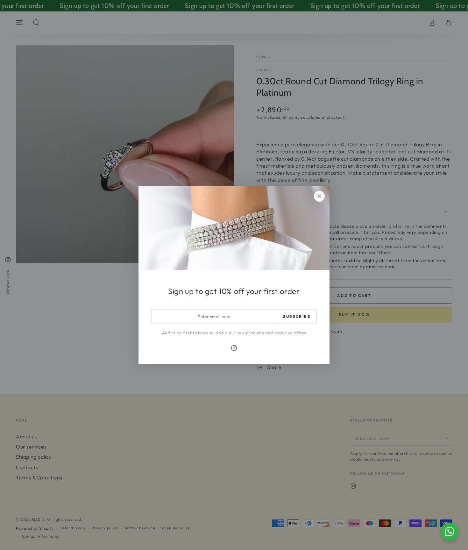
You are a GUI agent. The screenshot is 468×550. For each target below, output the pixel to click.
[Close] (319, 196)
